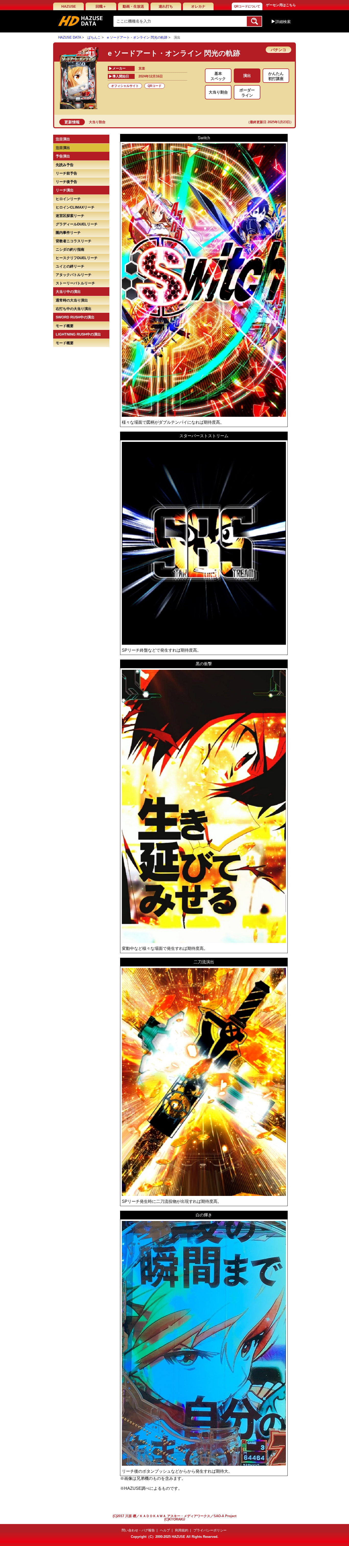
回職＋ (101, 6)
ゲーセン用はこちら (281, 5)
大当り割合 (97, 122)
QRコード (154, 86)
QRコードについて (247, 6)
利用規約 (181, 1530)
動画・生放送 (133, 6)
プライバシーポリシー (210, 1530)
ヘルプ (165, 1530)
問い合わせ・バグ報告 (138, 1530)
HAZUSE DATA (69, 37)
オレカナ (198, 6)
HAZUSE (68, 6)
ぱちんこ (94, 37)
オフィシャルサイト (125, 86)
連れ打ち (166, 6)
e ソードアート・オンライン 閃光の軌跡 (137, 37)
